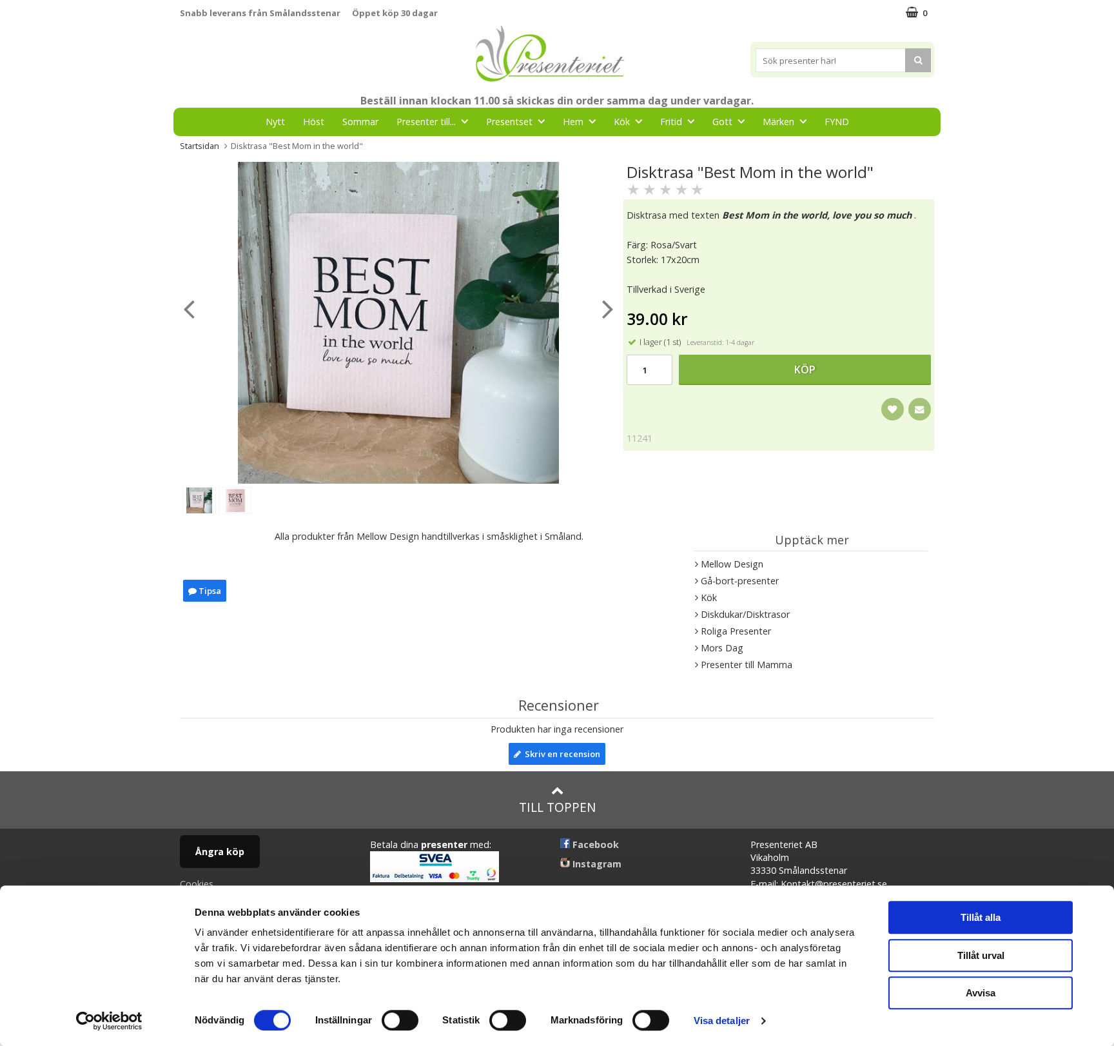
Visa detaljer (722, 1020)
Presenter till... (426, 121)
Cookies (196, 884)
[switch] (400, 1020)
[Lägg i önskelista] (892, 409)
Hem (573, 121)
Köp (805, 369)
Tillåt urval (980, 955)
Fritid (671, 121)
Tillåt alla (981, 917)
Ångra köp (219, 851)
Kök (622, 121)
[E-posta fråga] (919, 409)
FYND (837, 121)
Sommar (360, 121)
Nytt (275, 121)
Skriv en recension (560, 754)
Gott (722, 121)
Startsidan (199, 146)
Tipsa (209, 591)
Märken (778, 121)
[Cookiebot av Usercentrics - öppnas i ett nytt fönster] (109, 1021)
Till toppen (557, 807)
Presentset (509, 121)
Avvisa (980, 992)
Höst (313, 121)
